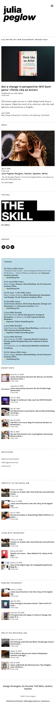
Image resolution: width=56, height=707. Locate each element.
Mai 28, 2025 (15, 409)
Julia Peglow (18, 93)
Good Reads (45, 115)
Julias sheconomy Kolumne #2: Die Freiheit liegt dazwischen (30, 389)
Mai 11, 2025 (15, 432)
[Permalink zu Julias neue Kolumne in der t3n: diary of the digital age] (5, 504)
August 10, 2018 (15, 651)
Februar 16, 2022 (16, 490)
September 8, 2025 (17, 386)
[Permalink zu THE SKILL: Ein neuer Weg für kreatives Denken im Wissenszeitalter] (5, 423)
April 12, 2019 (15, 601)
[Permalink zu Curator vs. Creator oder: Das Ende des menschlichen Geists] (5, 493)
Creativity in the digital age (30, 115)
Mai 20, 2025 (15, 420)
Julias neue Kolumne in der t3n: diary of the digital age (31, 504)
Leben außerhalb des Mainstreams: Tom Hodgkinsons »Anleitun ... (31, 666)
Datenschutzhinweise (10, 459)
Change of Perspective (12, 115)
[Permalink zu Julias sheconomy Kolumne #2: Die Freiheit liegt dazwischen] (5, 389)
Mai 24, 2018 (15, 663)
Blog (2, 115)
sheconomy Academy (25, 306)
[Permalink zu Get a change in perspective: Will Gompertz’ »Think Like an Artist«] (28, 64)
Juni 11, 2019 (15, 513)
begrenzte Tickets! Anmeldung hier (20, 322)
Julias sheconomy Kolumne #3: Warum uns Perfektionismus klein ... (31, 378)
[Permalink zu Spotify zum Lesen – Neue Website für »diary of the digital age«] (5, 554)
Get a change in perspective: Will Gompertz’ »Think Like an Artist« (26, 88)
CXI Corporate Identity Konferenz (17, 330)
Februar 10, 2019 (16, 640)
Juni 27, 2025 (15, 398)
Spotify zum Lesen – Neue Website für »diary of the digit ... (31, 554)
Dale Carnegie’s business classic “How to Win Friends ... (31, 604)
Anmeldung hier (12, 277)
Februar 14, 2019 (16, 563)
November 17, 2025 (17, 375)
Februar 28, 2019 (16, 551)
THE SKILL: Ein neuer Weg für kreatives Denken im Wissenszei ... (31, 423)
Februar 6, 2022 (16, 501)
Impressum (6, 466)
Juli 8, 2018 (5, 113)
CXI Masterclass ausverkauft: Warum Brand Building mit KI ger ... (32, 412)
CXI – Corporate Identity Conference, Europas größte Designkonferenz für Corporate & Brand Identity (26, 341)
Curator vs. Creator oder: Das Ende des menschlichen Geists (32, 493)
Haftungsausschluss (9, 462)
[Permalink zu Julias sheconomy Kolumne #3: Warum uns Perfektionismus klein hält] (5, 378)
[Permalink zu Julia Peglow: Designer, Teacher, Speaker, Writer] (28, 148)
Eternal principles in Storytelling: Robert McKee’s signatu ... (32, 516)
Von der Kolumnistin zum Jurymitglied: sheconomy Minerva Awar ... (31, 435)
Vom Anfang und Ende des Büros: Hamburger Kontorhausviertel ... (32, 643)
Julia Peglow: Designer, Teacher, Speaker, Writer (24, 173)
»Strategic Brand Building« (28, 328)
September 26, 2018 (17, 613)
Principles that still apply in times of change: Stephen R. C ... (31, 616)
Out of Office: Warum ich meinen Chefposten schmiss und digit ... (28, 654)
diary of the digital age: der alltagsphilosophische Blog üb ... (31, 566)
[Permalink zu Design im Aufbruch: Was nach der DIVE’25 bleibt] (5, 401)
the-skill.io (5, 225)
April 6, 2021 (5, 169)
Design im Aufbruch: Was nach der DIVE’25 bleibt (31, 400)
